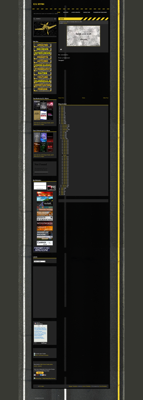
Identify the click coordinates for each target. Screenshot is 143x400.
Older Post (105, 98)
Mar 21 (65, 153)
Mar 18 (65, 158)
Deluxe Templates (87, 386)
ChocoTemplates (103, 386)
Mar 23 (65, 150)
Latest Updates (75, 12)
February (64, 185)
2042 (62, 107)
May (63, 135)
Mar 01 (65, 183)
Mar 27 (65, 144)
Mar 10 (65, 170)
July (63, 132)
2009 (62, 188)
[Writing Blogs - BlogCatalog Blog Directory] (44, 378)
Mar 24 (65, 149)
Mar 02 (65, 182)
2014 (62, 117)
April (63, 137)
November (65, 126)
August (64, 131)
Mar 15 (65, 162)
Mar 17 (65, 159)
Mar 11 (65, 168)
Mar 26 (65, 146)
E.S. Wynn (38, 4)
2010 (62, 123)
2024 (62, 108)
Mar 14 (65, 164)
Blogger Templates (73, 386)
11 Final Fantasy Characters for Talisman (40, 332)
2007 (62, 191)
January (64, 186)
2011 (62, 122)
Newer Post (61, 98)
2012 (62, 120)
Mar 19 (65, 156)
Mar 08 (65, 173)
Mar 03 (65, 180)
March (64, 138)
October (64, 128)
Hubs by (40, 323)
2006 (62, 192)
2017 (62, 113)
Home (58, 12)
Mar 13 (65, 165)
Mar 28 (65, 143)
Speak (62, 19)
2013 (62, 119)
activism (65, 23)
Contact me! (86, 12)
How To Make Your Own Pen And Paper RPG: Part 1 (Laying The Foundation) (40, 328)
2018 (62, 111)
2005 (62, 194)
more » (35, 342)
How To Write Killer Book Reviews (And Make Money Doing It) (40, 334)
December (65, 125)
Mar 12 (65, 167)
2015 (62, 116)
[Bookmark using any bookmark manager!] (39, 351)
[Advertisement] (89, 200)
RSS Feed (65, 12)
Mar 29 (65, 141)
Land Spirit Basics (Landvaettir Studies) (39, 338)
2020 (62, 110)
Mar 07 (65, 174)
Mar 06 (65, 176)
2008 (62, 189)
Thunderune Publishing (100, 12)
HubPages (44, 343)
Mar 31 (65, 140)
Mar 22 (65, 152)
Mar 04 (65, 179)
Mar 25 (65, 147)
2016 (62, 114)
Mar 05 (65, 177)
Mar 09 (65, 171)
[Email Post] (61, 49)
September (65, 129)
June (63, 134)
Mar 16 (65, 161)
